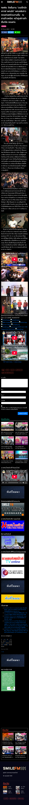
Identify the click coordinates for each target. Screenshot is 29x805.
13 (8, 641)
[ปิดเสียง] (23, 482)
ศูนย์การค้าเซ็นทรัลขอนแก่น (7, 372)
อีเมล (2, 395)
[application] (14, 476)
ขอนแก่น (12, 370)
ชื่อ (2, 389)
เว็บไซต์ (3, 400)
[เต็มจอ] (26, 482)
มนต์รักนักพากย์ (19, 370)
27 (8, 644)
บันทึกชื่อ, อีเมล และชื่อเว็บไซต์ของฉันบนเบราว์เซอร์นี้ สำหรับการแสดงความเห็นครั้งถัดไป (14, 408)
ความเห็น (3, 377)
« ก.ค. (2, 651)
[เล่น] (3, 482)
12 (6, 641)
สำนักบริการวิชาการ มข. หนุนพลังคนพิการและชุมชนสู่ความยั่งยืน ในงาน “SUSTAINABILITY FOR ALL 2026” (15, 617)
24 (3, 644)
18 (5, 643)
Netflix (7, 370)
